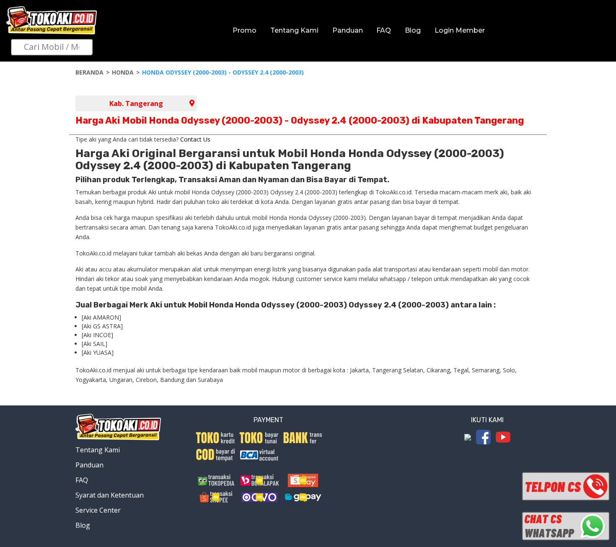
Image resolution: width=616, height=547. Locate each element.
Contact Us (195, 139)
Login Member (460, 30)
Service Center (98, 510)
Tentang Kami (294, 30)
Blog (413, 30)
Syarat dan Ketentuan (109, 495)
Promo (244, 30)
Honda (123, 72)
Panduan (347, 30)
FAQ (383, 30)
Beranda (89, 72)
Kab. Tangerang (136, 103)
